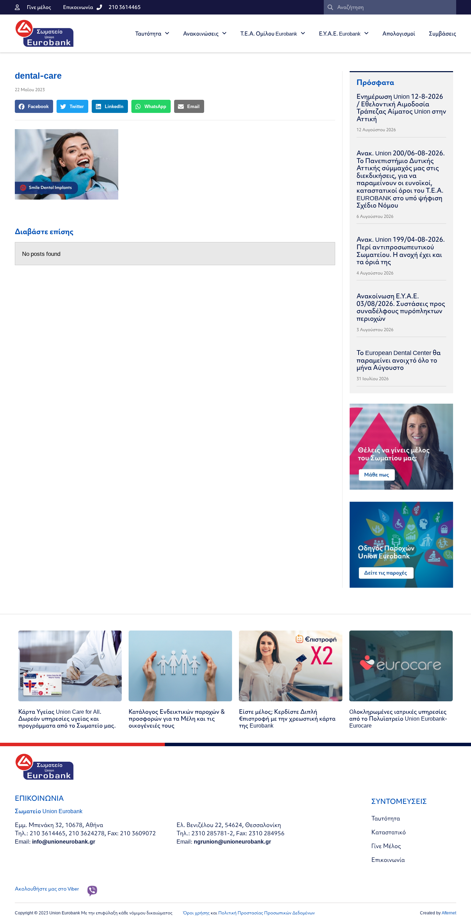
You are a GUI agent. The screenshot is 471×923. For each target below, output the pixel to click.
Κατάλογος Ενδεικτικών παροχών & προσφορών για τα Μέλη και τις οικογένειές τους (177, 718)
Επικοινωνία (388, 860)
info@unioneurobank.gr (63, 841)
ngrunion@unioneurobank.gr (232, 841)
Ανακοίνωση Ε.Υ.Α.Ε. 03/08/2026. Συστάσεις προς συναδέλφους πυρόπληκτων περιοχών (401, 307)
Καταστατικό (388, 832)
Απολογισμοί (398, 33)
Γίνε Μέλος (386, 846)
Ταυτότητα (148, 33)
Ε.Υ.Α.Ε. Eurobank (340, 33)
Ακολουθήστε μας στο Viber (47, 888)
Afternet (449, 913)
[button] (34, 106)
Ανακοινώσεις (201, 33)
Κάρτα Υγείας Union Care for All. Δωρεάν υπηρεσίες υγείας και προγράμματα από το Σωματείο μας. (67, 718)
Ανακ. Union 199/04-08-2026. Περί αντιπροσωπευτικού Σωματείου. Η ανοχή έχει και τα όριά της (401, 250)
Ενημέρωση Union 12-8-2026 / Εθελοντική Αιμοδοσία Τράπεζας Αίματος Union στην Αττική (401, 107)
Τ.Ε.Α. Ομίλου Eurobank (268, 33)
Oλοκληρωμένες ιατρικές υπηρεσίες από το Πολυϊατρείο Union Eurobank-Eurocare (398, 718)
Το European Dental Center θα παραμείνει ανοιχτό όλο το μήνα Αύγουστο (399, 360)
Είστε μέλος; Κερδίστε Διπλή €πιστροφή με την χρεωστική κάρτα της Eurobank (287, 718)
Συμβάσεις (442, 33)
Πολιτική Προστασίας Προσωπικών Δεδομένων (266, 913)
